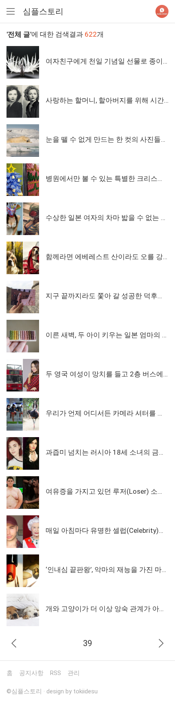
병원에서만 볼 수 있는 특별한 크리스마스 (108, 178)
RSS (55, 673)
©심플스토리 (24, 691)
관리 (74, 673)
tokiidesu (85, 691)
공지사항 (31, 673)
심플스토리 (43, 11)
